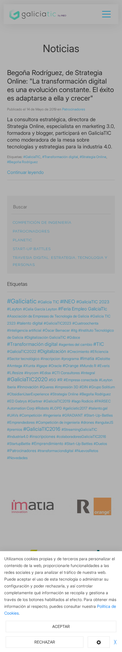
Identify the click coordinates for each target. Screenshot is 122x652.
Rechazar (44, 642)
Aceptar (61, 626)
